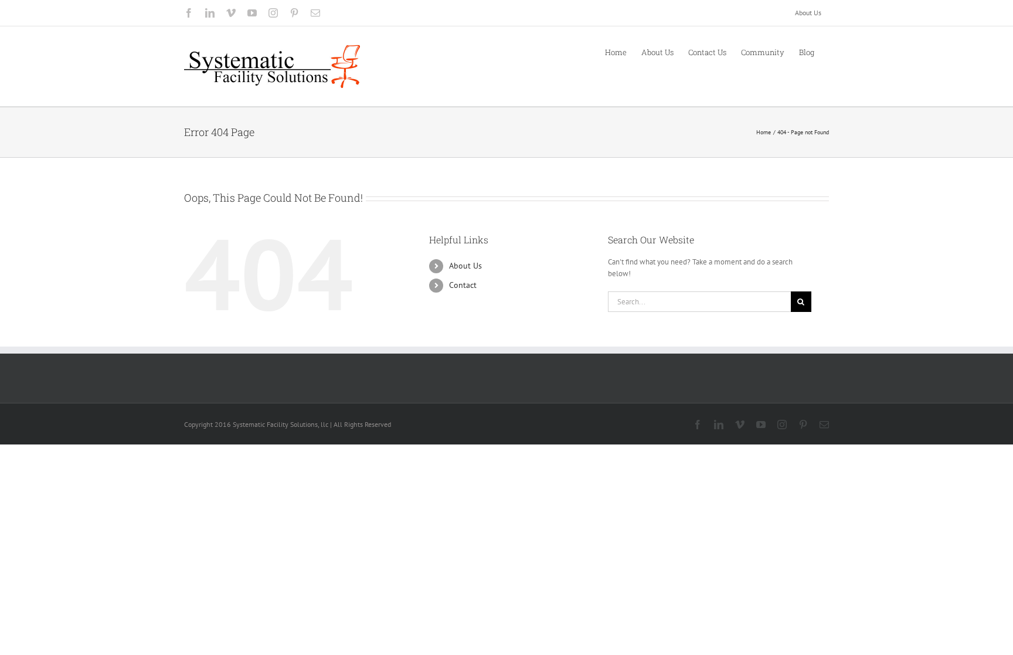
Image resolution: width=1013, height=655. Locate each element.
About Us (465, 265)
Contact (463, 285)
